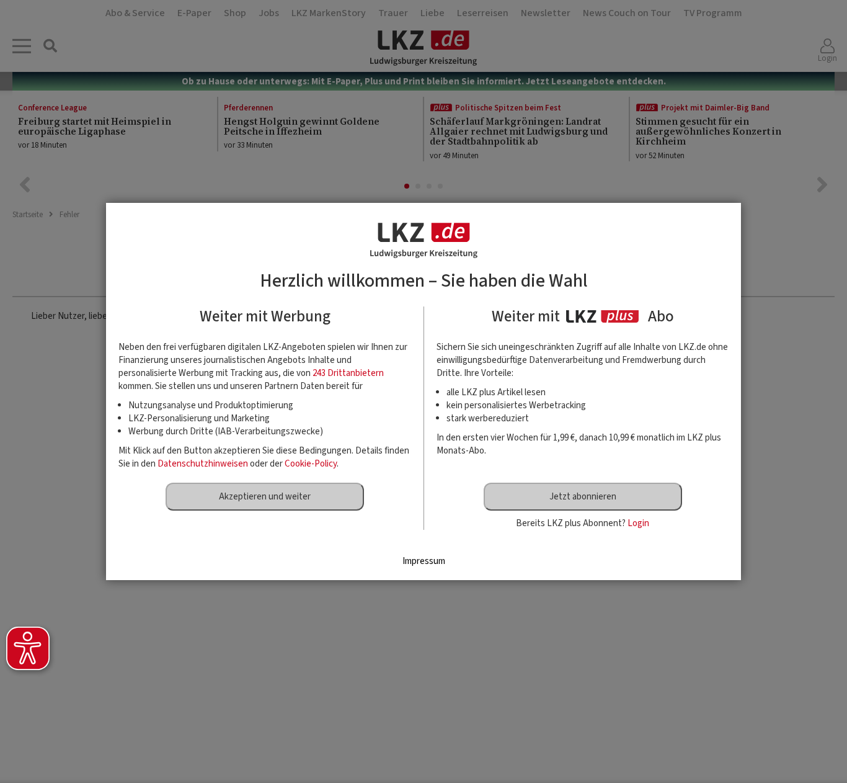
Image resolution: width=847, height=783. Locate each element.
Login (638, 523)
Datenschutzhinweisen (202, 463)
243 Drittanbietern (348, 373)
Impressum (423, 561)
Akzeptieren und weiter (265, 496)
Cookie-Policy (311, 463)
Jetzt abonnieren (582, 496)
